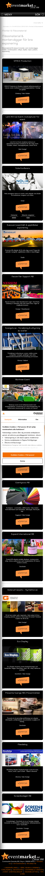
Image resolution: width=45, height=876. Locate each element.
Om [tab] (37, 419)
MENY (8, 14)
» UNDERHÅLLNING (10, 867)
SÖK (37, 14)
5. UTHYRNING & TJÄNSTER (19, 26)
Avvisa (22, 461)
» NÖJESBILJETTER (31, 872)
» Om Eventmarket (18, 863)
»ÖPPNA (22, 100)
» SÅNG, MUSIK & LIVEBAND (29, 867)
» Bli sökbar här (31, 863)
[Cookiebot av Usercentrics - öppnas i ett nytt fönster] (33, 413)
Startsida (6, 26)
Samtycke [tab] (8, 419)
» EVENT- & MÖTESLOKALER (12, 872)
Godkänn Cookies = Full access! (22, 455)
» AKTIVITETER (17, 870)
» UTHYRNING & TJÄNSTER (33, 870)
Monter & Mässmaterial (36, 26)
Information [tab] (22, 419)
